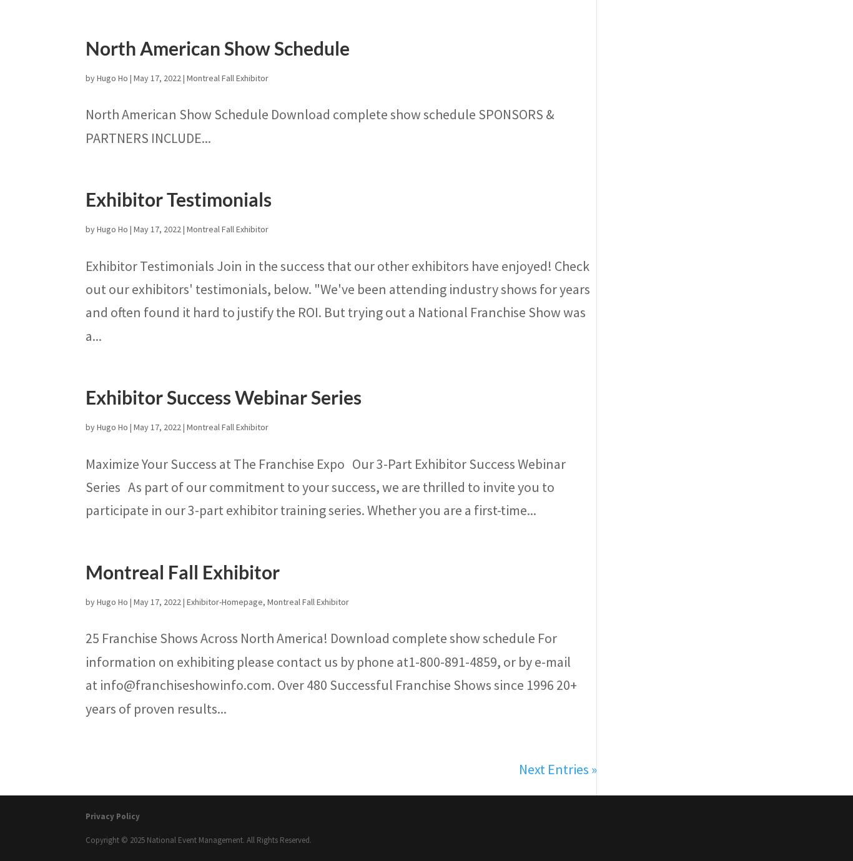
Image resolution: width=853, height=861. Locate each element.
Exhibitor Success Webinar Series (224, 397)
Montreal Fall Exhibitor (228, 78)
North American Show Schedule (218, 48)
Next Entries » (558, 769)
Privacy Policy (113, 816)
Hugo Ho (112, 78)
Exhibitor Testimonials (179, 199)
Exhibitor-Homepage (225, 602)
